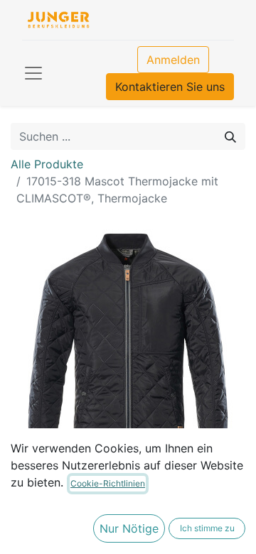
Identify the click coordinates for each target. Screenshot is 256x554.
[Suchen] (230, 136)
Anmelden (173, 60)
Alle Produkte (47, 164)
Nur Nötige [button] (129, 528)
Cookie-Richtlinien (107, 483)
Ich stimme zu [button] (207, 528)
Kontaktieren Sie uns (170, 87)
